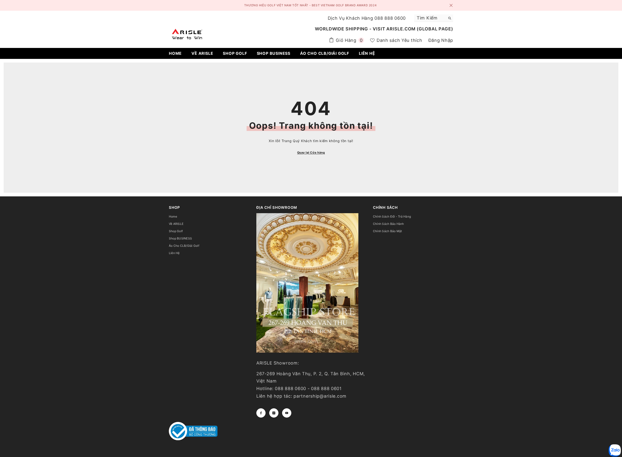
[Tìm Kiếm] (433, 18)
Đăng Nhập (440, 40)
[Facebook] (261, 413)
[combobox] (430, 18)
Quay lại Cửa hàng (311, 152)
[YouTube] (286, 413)
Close (451, 5)
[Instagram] (273, 413)
